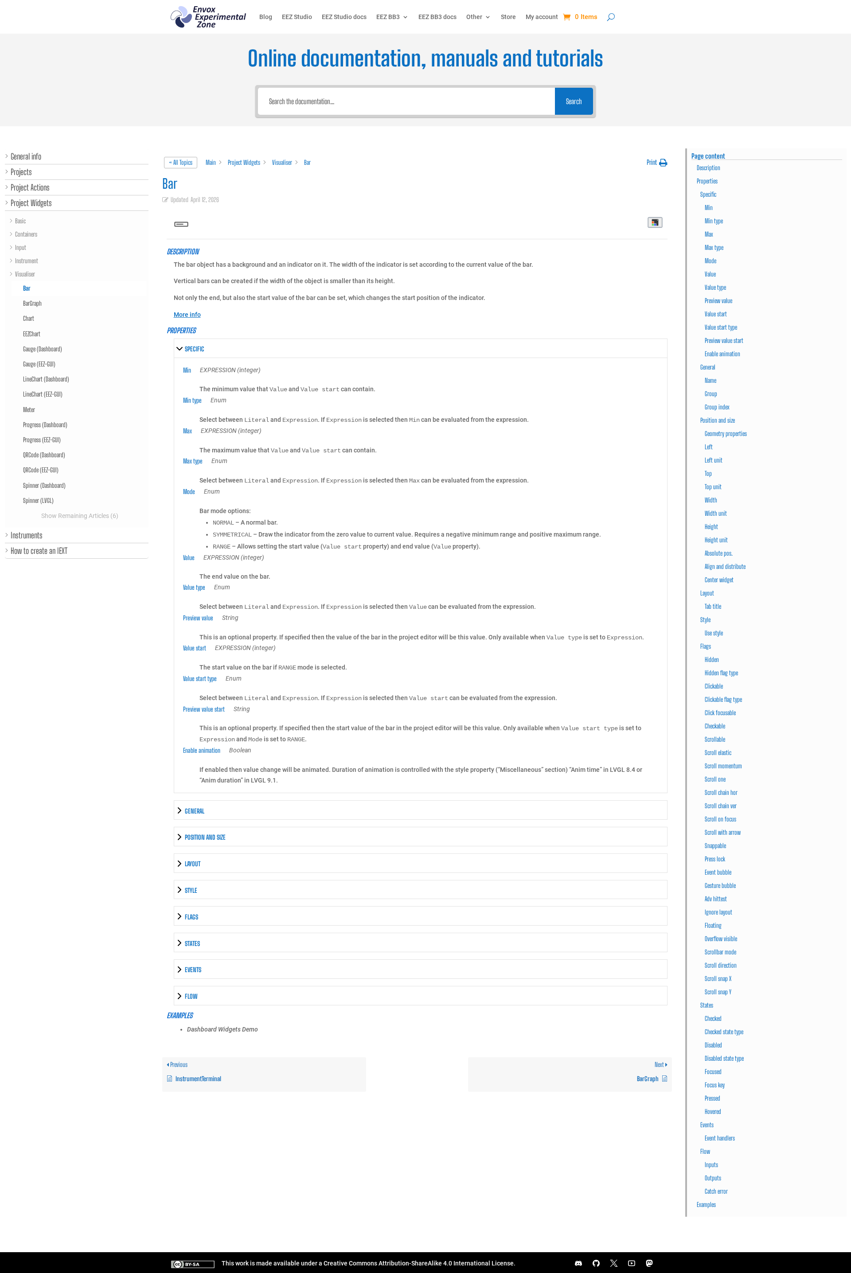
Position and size (717, 420)
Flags (705, 646)
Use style (714, 633)
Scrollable (715, 739)
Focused (713, 1071)
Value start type (721, 327)
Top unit (713, 487)
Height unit (716, 540)
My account (542, 16)
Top (708, 473)
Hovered (713, 1111)
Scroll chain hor (721, 792)
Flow (705, 1151)
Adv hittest (716, 899)
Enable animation (722, 354)
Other (474, 16)
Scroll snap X (718, 978)
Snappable (715, 845)
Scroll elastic (718, 752)
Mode (710, 261)
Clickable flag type (723, 699)
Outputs (713, 1178)
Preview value (718, 300)
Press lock (715, 859)
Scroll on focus (720, 819)
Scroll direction (721, 965)
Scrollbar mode (720, 952)
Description (708, 167)
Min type (714, 221)
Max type (714, 247)
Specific (708, 194)
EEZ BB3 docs (437, 16)
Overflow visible (721, 938)
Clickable (714, 686)
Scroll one (715, 779)
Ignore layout (718, 912)
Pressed (712, 1098)
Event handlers (720, 1138)
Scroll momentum (723, 766)
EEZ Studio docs (344, 16)
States (706, 1005)
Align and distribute (725, 566)
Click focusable (720, 712)
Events (707, 1125)
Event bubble (718, 872)
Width (711, 500)
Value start (716, 314)
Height (711, 526)
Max (709, 234)
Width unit (716, 513)
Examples (706, 1204)
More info (187, 314)
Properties (707, 181)
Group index (717, 407)
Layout (707, 593)
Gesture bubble (720, 885)
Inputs (711, 1164)
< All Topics (180, 162)
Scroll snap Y (718, 992)
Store (508, 16)
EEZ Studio (297, 16)
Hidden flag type (721, 673)
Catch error (716, 1191)
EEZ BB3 (388, 16)
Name (710, 380)
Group (711, 393)
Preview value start (724, 340)
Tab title (713, 606)
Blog (265, 16)
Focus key (715, 1085)
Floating (713, 925)
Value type (715, 287)
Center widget (719, 580)
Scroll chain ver (721, 806)
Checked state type (724, 1032)
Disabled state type (724, 1058)
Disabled (713, 1045)
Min (709, 207)
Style (705, 619)
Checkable (715, 726)
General (707, 367)
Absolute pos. (719, 553)
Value (710, 274)
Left (709, 447)
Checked (713, 1018)
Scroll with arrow (723, 832)
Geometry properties (726, 433)
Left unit (713, 460)
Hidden (712, 659)
